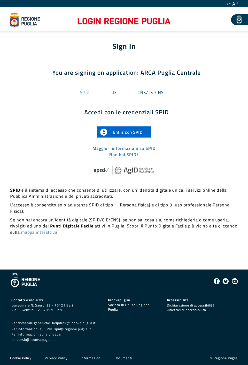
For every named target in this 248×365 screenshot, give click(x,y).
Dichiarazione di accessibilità (190, 305)
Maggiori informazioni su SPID (124, 148)
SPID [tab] (85, 92)
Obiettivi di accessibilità (186, 309)
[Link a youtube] (235, 281)
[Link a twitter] (226, 281)
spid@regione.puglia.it (72, 329)
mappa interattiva (39, 232)
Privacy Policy (57, 358)
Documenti (123, 358)
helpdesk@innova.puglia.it (74, 323)
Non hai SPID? (124, 154)
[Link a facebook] (217, 281)
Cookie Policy (21, 358)
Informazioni (91, 358)
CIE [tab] (113, 92)
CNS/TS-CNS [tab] (151, 92)
